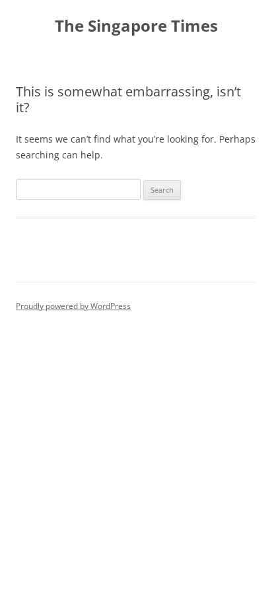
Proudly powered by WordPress (73, 306)
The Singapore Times (136, 26)
